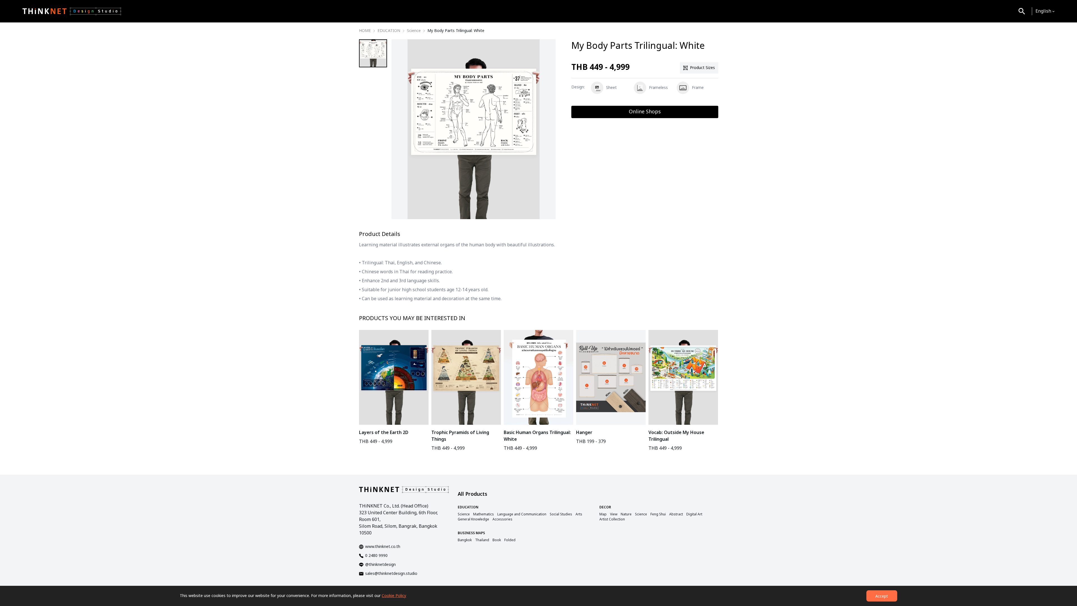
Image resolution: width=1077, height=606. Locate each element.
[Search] (1021, 11)
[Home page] (71, 11)
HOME (365, 31)
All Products (472, 494)
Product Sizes (702, 68)
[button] (1045, 11)
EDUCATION (389, 31)
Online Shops (645, 112)
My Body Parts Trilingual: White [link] (455, 31)
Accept (881, 596)
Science (414, 31)
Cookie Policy (394, 596)
